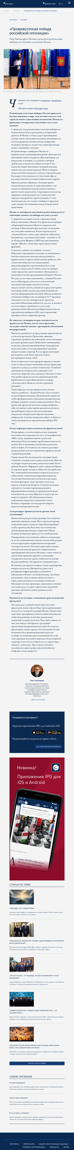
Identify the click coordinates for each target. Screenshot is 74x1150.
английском (56, 100)
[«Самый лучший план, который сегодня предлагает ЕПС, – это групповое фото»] (21, 1000)
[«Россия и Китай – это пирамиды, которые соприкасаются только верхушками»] (21, 965)
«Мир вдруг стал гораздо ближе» (22, 908)
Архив (66, 1147)
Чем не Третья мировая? (18, 1098)
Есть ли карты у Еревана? (19, 1113)
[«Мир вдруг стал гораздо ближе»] (21, 898)
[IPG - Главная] (8, 4)
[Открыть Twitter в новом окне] (11, 22)
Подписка (54, 1147)
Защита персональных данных (53, 1144)
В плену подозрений (17, 1083)
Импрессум (28, 1144)
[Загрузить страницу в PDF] (62, 657)
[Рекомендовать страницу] (19, 22)
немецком (46, 100)
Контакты (14, 1144)
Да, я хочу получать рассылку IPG (48, 746)
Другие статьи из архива (37, 1063)
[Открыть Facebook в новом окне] (15, 22)
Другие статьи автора (38, 699)
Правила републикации (34, 1147)
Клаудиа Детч (41, 108)
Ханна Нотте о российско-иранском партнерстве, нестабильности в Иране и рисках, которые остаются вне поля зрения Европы (36, 1053)
